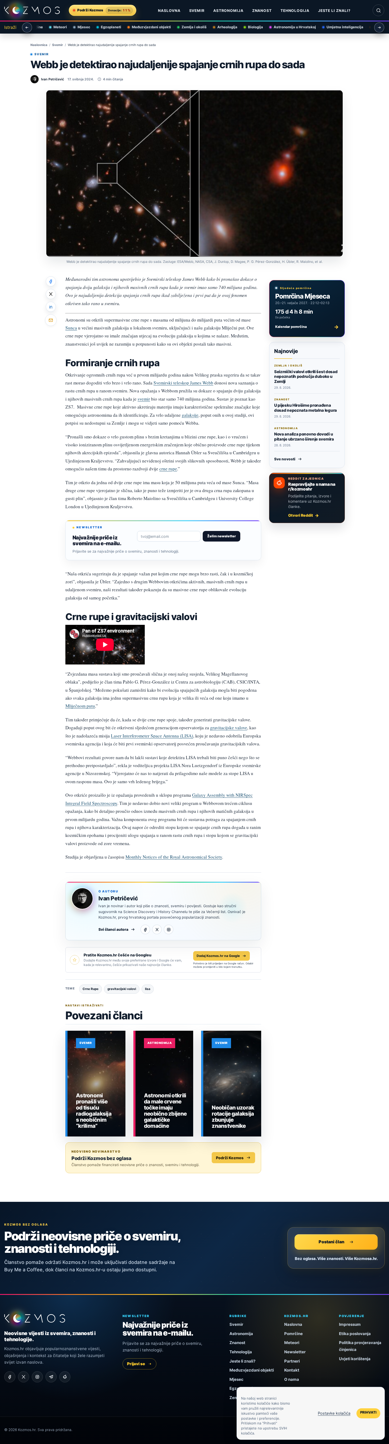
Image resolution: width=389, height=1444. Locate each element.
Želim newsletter (221, 536)
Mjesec (79, 27)
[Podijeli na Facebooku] (51, 281)
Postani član (331, 1241)
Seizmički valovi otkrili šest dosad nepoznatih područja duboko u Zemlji (305, 376)
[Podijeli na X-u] (51, 294)
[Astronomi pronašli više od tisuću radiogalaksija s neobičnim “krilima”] (96, 1083)
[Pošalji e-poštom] (51, 320)
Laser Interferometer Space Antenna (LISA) (152, 736)
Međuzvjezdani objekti (146, 27)
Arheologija (222, 27)
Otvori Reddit (300, 515)
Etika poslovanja (355, 1333)
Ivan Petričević (118, 898)
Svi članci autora (113, 929)
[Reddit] (64, 1376)
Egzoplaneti (106, 27)
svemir (144, 399)
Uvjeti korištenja (354, 1358)
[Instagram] (168, 929)
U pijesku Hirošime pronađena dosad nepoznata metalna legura (305, 407)
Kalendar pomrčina (307, 327)
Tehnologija (295, 10)
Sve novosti (284, 459)
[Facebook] (145, 929)
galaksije (190, 415)
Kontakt (291, 1370)
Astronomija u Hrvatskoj (290, 27)
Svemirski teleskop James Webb (183, 383)
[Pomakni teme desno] (379, 27)
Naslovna (169, 10)
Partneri (292, 1361)
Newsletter (295, 1351)
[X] (157, 929)
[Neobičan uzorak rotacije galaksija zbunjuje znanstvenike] (232, 1083)
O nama (291, 1379)
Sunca (71, 328)
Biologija (250, 27)
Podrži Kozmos (229, 1158)
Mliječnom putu (80, 706)
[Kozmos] (32, 10)
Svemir (197, 10)
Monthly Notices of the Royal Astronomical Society (173, 857)
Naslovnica (38, 45)
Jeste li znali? (334, 10)
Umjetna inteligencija (340, 27)
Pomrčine (293, 1333)
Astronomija (228, 10)
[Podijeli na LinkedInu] (51, 307)
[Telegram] (51, 1376)
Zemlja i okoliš (189, 27)
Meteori (55, 27)
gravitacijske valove (228, 728)
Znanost (262, 10)
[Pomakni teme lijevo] (27, 27)
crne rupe (168, 469)
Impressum (350, 1324)
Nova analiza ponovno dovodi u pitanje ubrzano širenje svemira (304, 436)
